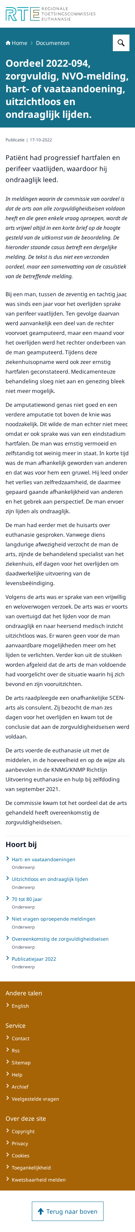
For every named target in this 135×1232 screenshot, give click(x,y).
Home (19, 43)
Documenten (53, 43)
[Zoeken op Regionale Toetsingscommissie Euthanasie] (121, 43)
